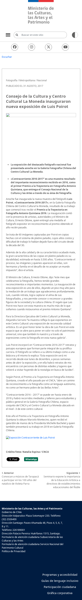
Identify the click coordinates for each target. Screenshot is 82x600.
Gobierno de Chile (12, 512)
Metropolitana (27, 80)
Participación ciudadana (60, 587)
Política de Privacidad (13, 551)
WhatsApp (31, 459)
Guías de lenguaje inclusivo (59, 581)
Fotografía (11, 80)
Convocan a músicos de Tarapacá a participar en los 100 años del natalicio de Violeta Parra (20, 478)
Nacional (42, 80)
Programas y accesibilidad (59, 574)
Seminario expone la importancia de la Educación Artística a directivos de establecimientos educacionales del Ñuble (62, 480)
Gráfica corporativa (59, 593)
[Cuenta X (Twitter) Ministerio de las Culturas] (48, 47)
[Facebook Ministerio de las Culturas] (14, 47)
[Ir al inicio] (41, 12)
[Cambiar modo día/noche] (75, 34)
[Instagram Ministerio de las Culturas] (31, 47)
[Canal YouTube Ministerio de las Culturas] (65, 47)
